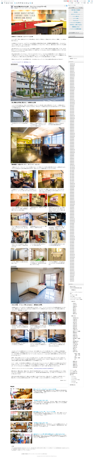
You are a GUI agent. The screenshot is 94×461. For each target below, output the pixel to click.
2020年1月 (72, 131)
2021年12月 (72, 100)
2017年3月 (72, 179)
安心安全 (76, 12)
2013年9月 (72, 241)
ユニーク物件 (31, 7)
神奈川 (36, 7)
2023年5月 (72, 80)
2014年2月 (72, 233)
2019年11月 (72, 134)
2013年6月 (72, 245)
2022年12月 (72, 87)
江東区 (74, 345)
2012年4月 (72, 266)
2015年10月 (72, 204)
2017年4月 (72, 177)
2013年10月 (72, 239)
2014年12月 (72, 218)
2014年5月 (72, 229)
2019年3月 (72, 145)
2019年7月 (72, 140)
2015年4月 (72, 213)
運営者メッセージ (73, 58)
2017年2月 (72, 180)
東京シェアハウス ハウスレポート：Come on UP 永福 (44, 389)
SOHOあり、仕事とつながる (76, 24)
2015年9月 (72, 205)
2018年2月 (72, 162)
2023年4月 (72, 81)
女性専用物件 (72, 373)
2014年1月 (72, 235)
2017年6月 (72, 174)
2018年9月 (72, 154)
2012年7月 (72, 261)
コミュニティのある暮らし (75, 22)
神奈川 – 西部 (77, 357)
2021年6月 (72, 106)
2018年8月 (72, 155)
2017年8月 (72, 171)
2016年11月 (72, 185)
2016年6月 (72, 192)
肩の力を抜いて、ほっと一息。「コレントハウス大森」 (44, 411)
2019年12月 (72, 133)
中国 (74, 303)
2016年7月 (72, 190)
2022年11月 (72, 89)
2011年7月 (72, 279)
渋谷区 (74, 347)
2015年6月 (72, 210)
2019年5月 (72, 143)
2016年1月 (72, 199)
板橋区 (74, 342)
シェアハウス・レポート (23, 7)
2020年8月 (72, 121)
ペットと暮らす (76, 16)
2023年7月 (72, 77)
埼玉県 (74, 326)
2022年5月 (72, 93)
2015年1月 (72, 217)
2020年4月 (72, 127)
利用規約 (26, 453)
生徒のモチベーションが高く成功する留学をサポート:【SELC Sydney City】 (49, 434)
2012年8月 (72, 260)
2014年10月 (72, 221)
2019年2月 (72, 146)
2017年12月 (72, 165)
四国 (74, 307)
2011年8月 (72, 278)
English (75, 1)
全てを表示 (80, 7)
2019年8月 (72, 139)
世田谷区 (75, 317)
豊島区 (74, 365)
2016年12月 (72, 183)
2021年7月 (72, 105)
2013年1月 (72, 252)
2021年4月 (72, 109)
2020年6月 (72, 124)
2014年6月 (72, 227)
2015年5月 (72, 211)
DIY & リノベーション (75, 14)
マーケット (72, 370)
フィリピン (73, 382)
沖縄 (74, 312)
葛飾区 (74, 364)
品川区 (74, 325)
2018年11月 (72, 151)
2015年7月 (72, 208)
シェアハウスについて (74, 297)
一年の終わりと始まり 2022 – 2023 (40, 400)
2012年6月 (72, 263)
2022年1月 (72, 99)
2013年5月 (72, 247)
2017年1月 (72, 182)
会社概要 (22, 453)
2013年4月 (72, 248)
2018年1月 (72, 164)
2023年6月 (72, 78)
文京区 (74, 334)
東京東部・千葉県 (76, 338)
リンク (37, 453)
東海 (74, 310)
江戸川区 (75, 344)
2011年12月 (72, 272)
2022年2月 (72, 97)
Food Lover (75, 20)
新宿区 (74, 335)
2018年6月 (72, 158)
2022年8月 (72, 90)
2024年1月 (72, 71)
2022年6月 (72, 92)
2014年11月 (72, 220)
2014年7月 (72, 226)
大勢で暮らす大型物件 (75, 10)
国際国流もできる (75, 26)
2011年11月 (72, 273)
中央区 (74, 319)
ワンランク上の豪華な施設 (75, 28)
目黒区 (74, 350)
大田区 (74, 329)
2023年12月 (72, 72)
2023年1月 (72, 86)
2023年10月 (72, 75)
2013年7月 (72, 244)
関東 (72, 315)
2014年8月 (72, 224)
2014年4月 (72, 230)
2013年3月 (72, 249)
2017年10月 (72, 168)
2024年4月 (72, 68)
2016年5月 (72, 193)
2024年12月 (72, 64)
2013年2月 (72, 251)
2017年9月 (72, 170)
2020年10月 (72, 118)
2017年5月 (72, 176)
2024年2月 (72, 69)
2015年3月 (72, 214)
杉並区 (74, 337)
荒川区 (74, 362)
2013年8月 (72, 242)
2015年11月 (72, 202)
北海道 (74, 306)
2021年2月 (72, 112)
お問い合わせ (45, 453)
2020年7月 (72, 123)
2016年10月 (72, 186)
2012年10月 (72, 257)
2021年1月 (72, 114)
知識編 (72, 289)
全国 (72, 301)
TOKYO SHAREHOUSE (74, 287)
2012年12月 (72, 254)
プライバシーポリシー (32, 453)
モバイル (40, 453)
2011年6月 (72, 280)
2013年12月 (72, 236)
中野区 (74, 320)
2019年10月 (72, 136)
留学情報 (71, 384)
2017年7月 (72, 173)
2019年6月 (72, 142)
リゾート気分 (75, 18)
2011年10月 (72, 275)
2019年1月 (72, 148)
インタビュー (72, 294)
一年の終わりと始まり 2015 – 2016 (40, 422)
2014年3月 (72, 232)
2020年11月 (72, 117)
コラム (71, 296)
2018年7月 (72, 156)
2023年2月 (72, 84)
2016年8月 (72, 189)
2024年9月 (72, 66)
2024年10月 (72, 65)
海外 (71, 374)
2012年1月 (72, 270)
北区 (74, 322)
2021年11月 (72, 102)
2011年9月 (72, 276)
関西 (74, 313)
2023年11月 (72, 74)
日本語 (70, 1)
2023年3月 (72, 83)
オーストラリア (74, 379)
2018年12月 (72, 149)
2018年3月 (72, 161)
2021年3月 (72, 111)
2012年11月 (72, 255)
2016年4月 (72, 195)
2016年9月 (72, 187)
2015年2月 (72, 216)
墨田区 (74, 328)
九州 (74, 304)
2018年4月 (72, 159)
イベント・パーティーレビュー (76, 292)
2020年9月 (72, 120)
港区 (74, 348)
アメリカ (73, 378)
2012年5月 (72, 264)
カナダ (72, 381)
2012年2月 (72, 269)
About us (71, 286)
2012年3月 (72, 267)
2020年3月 (72, 128)
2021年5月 (72, 108)
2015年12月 (72, 201)
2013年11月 (72, 238)
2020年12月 (72, 115)
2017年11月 (72, 167)
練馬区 (74, 361)
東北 (74, 309)
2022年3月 (72, 96)
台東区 (74, 323)
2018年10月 (72, 152)
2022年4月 (72, 94)
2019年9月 (72, 137)
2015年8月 (72, 207)
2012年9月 (72, 258)
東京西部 (75, 341)
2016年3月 (72, 196)
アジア (72, 376)
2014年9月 (72, 223)
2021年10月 (72, 103)
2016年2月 (72, 198)
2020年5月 (72, 125)
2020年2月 (72, 130)
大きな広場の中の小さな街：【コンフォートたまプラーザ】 (30, 6)
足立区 (74, 367)
